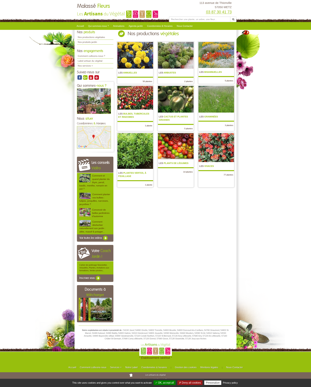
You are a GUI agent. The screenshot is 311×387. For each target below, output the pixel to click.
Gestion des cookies (186, 367)
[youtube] (91, 77)
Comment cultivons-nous (93, 367)
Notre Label (131, 367)
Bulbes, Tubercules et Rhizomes (133, 115)
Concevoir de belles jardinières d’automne (100, 213)
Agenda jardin (136, 26)
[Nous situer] (94, 137)
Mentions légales (209, 367)
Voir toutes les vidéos (91, 238)
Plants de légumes (173, 163)
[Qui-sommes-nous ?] (94, 101)
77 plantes (228, 175)
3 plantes (229, 125)
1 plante (148, 126)
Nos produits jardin (87, 42)
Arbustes (167, 72)
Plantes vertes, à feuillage (132, 174)
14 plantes (188, 172)
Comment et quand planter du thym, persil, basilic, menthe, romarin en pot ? (94, 182)
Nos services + (85, 65)
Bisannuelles (210, 72)
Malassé (93, 6)
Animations (118, 26)
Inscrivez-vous (87, 278)
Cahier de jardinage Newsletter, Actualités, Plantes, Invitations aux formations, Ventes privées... (94, 268)
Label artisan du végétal (90, 61)
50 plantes (147, 81)
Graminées (208, 116)
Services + (116, 367)
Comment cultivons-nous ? (91, 56)
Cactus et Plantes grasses (173, 118)
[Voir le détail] (85, 178)
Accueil (80, 26)
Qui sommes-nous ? (98, 26)
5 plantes (229, 81)
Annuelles (127, 72)
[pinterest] (96, 77)
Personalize (213, 382)
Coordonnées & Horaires (160, 26)
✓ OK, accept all (164, 382)
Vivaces (206, 166)
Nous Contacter (185, 26)
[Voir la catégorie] (135, 55)
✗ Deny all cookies (190, 382)
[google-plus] (85, 77)
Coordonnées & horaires (154, 367)
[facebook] (80, 77)
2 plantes (188, 81)
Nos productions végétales (91, 37)
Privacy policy (230, 382)
